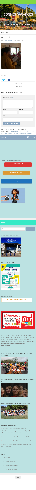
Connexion (6, 458)
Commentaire (8, 98)
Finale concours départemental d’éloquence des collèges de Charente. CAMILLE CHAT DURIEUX (15, 431)
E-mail (21, 109)
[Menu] (34, 2)
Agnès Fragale (8, 40)
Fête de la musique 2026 (21, 437)
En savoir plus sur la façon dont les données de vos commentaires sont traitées (17, 132)
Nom (5, 109)
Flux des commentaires (10, 465)
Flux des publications (9, 462)
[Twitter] (28, 137)
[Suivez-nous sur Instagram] (34, 137)
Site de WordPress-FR (10, 469)
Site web (6, 116)
